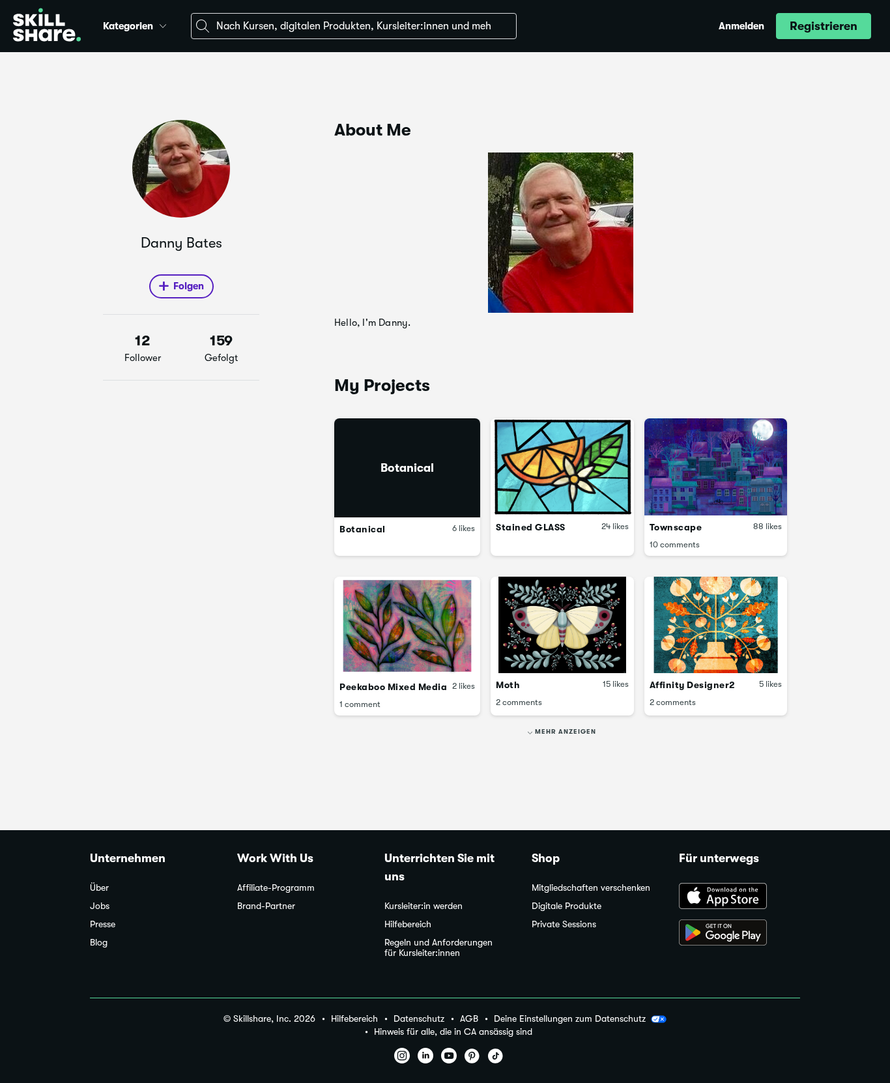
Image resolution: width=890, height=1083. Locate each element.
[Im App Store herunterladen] (739, 897)
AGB (469, 1019)
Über (99, 888)
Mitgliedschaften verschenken (591, 888)
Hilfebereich (407, 924)
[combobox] (354, 26)
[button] (163, 24)
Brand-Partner (266, 906)
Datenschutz (419, 1019)
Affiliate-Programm (276, 888)
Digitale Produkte (566, 906)
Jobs (99, 906)
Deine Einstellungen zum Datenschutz (570, 1018)
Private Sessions (564, 924)
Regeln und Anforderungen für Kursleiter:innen (438, 948)
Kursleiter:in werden (423, 906)
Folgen (188, 286)
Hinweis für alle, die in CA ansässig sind (453, 1032)
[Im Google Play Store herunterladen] (739, 933)
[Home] (47, 26)
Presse (102, 924)
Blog (99, 942)
